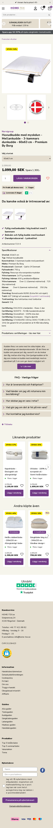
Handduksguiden (9, 728)
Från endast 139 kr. (20, 24)
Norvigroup (8, 131)
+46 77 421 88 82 (18, 627)
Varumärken (7, 749)
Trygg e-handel (8, 687)
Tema (4, 752)
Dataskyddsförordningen (12, 674)
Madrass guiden (8, 724)
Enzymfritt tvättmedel (39, 296)
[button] (24, 122)
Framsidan (6, 39)
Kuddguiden (7, 715)
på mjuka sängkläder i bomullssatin (26, 32)
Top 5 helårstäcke (10, 743)
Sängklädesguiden (10, 718)
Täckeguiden (7, 712)
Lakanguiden (7, 721)
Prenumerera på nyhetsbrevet (20, 800)
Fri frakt (5, 681)
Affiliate (5, 694)
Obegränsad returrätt (11, 690)
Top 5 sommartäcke (10, 746)
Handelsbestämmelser (12, 671)
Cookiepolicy (7, 678)
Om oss (5, 684)
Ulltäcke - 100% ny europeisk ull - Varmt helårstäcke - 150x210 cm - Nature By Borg (39, 474)
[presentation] (3, 2)
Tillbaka (8, 424)
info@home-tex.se (22, 637)
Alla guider (6, 708)
